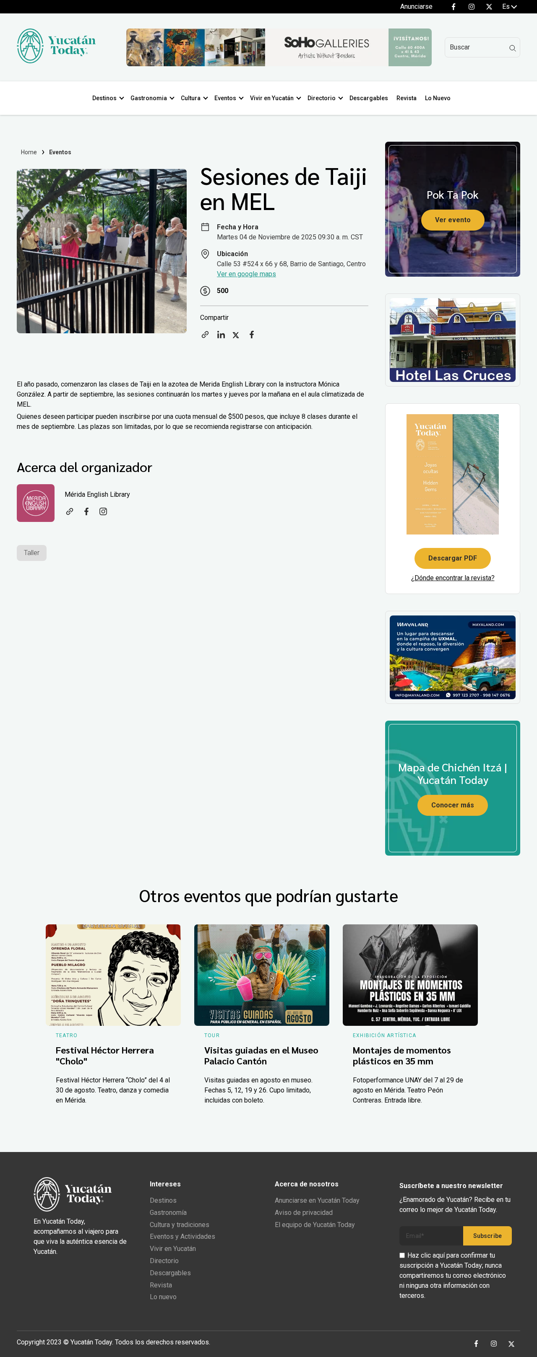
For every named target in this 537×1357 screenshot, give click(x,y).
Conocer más (452, 805)
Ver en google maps (246, 274)
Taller (31, 553)
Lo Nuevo (438, 98)
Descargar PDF (452, 558)
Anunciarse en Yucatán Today (317, 1200)
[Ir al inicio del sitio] (56, 61)
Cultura (191, 98)
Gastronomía (168, 1213)
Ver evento (453, 220)
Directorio (322, 98)
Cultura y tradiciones (179, 1225)
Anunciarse (416, 6)
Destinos (104, 98)
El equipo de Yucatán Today (315, 1225)
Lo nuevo (163, 1297)
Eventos (225, 98)
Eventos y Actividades (182, 1236)
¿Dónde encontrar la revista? (453, 578)
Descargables (368, 98)
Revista (406, 98)
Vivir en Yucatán (272, 98)
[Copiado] (205, 337)
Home (29, 152)
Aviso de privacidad (304, 1213)
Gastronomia (148, 98)
